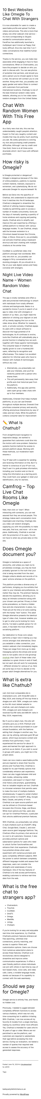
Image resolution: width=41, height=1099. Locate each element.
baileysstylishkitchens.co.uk (14, 1089)
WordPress (24, 1094)
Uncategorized (26, 1064)
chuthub (6, 657)
